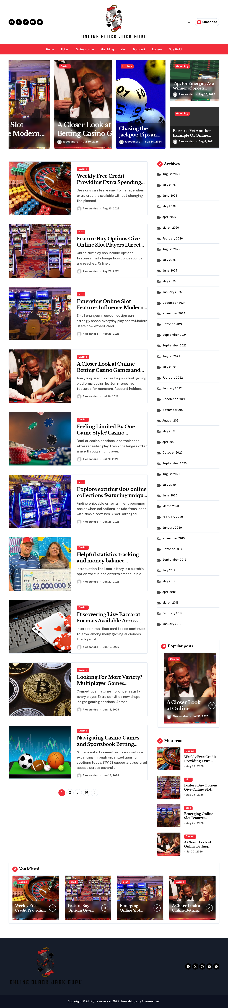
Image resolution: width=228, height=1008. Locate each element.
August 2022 (171, 356)
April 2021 (169, 442)
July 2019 (168, 570)
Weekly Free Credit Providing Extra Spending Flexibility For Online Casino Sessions (109, 185)
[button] (108, 104)
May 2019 (168, 581)
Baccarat (139, 49)
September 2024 (174, 334)
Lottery (157, 49)
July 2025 (169, 260)
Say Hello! (175, 49)
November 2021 (173, 410)
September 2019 (174, 559)
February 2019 (172, 613)
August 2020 (171, 474)
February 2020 (172, 517)
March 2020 (170, 506)
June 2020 (169, 495)
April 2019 (169, 592)
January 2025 (172, 292)
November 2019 (173, 538)
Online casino (85, 49)
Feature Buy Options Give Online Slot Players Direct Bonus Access (108, 245)
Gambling (107, 49)
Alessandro (25, 142)
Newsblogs (129, 1001)
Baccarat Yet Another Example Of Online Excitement (192, 135)
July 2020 (169, 484)
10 (86, 792)
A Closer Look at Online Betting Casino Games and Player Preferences (55, 134)
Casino (19, 66)
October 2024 (172, 324)
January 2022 (172, 388)
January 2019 (171, 624)
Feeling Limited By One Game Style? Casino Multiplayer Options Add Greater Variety (107, 436)
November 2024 (173, 313)
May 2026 (169, 206)
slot (123, 49)
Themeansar (151, 1001)
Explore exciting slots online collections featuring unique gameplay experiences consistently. (111, 498)
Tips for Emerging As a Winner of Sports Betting (193, 88)
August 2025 (171, 249)
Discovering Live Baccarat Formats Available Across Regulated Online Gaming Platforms (109, 624)
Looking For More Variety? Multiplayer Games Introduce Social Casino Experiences (109, 686)
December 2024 (174, 302)
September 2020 (174, 463)
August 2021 (171, 420)
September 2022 (174, 345)
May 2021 (168, 431)
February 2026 (172, 238)
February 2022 (172, 377)
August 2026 (171, 174)
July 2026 (169, 185)
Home (50, 49)
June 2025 (169, 270)
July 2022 (169, 367)
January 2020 (172, 527)
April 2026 (169, 217)
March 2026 (170, 227)
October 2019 (172, 549)
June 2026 (169, 195)
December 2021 (173, 399)
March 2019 (170, 602)
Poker (65, 49)
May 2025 (169, 281)
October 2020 (172, 452)
